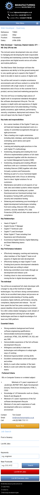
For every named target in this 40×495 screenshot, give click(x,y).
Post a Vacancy (6, 437)
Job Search (6, 431)
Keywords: (5, 453)
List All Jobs (5, 444)
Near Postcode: (6, 462)
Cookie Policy (5, 486)
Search (30, 465)
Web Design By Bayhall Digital (10, 492)
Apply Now (20, 426)
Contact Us (5, 489)
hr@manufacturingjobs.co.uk (23, 12)
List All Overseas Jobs (20, 478)
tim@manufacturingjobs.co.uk (23, 418)
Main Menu (20, 23)
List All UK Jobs (20, 472)
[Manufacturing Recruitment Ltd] (20, 6)
